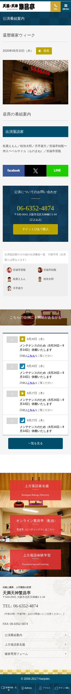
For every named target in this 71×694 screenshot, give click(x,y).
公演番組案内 (13, 635)
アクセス (46, 688)
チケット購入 (64, 688)
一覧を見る (35, 443)
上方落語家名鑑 (15, 644)
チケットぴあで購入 (35, 229)
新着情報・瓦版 (11, 689)
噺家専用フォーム (16, 653)
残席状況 (28, 688)
